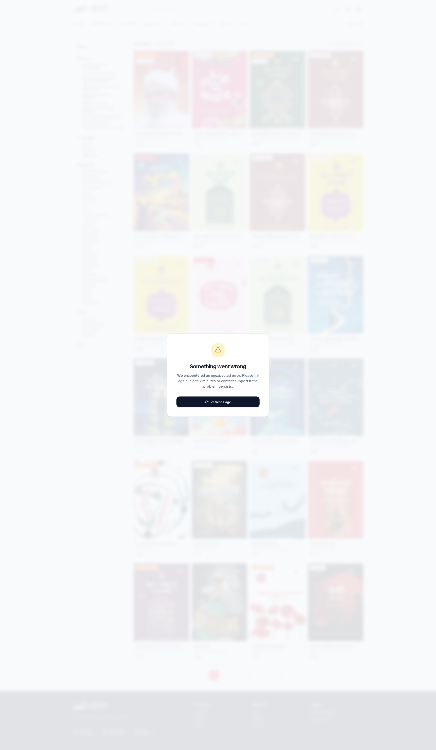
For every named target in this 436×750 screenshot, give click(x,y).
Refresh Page (221, 402)
